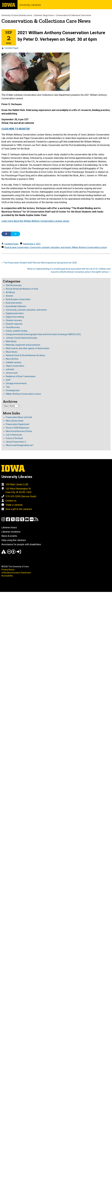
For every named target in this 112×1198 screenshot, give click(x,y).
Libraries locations (10, 531)
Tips (8, 387)
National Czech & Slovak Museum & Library (25, 355)
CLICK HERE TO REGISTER (15, 128)
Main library (11, 341)
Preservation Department (17, 424)
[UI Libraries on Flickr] (32, 520)
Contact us (11, 500)
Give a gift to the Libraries (19, 509)
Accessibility (7, 576)
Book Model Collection (16, 306)
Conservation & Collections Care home (73, 15)
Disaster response (14, 324)
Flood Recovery (13, 327)
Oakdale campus (13, 362)
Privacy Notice (7, 569)
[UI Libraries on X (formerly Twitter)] (13, 520)
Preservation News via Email (19, 417)
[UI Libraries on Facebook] (8, 520)
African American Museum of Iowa (22, 289)
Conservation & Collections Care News (46, 21)
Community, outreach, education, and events (50, 247)
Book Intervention (14, 303)
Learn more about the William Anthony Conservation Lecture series (35, 221)
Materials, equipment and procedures (23, 345)
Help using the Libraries (13, 540)
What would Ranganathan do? (19, 445)
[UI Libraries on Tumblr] (22, 520)
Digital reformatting (15, 317)
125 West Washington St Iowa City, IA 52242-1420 (18, 490)
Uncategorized (12, 390)
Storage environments (16, 383)
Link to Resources (14, 435)
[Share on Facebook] (6, 234)
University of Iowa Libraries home (16, 15)
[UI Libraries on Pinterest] (17, 520)
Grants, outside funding (16, 331)
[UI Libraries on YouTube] (27, 520)
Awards (9, 296)
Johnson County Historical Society (21, 338)
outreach (10, 369)
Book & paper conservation (17, 247)
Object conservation (15, 366)
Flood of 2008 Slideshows (17, 428)
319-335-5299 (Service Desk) (21, 496)
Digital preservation (15, 313)
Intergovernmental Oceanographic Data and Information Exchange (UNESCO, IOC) (43, 334)
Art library (10, 292)
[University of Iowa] (9, 4)
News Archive (12, 359)
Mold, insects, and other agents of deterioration (27, 348)
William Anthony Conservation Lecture (89, 247)
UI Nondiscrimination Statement (16, 572)
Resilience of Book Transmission (21, 376)
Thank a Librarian (14, 504)
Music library (11, 352)
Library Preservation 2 (16, 442)
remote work (12, 373)
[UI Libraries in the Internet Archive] (3, 553)
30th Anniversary (14, 285)
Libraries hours (9, 527)
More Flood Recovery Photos (19, 431)
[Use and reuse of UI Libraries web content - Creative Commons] (11, 553)
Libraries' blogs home (44, 15)
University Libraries (30, 4)
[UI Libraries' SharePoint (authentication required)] (19, 553)
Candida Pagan (12, 48)
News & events (9, 536)
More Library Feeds (14, 421)
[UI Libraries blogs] (36, 520)
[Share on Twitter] (15, 234)
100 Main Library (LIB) (17, 484)
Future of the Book (14, 438)
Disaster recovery (14, 320)
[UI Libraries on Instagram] (3, 520)
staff (8, 380)
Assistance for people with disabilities (21, 544)
